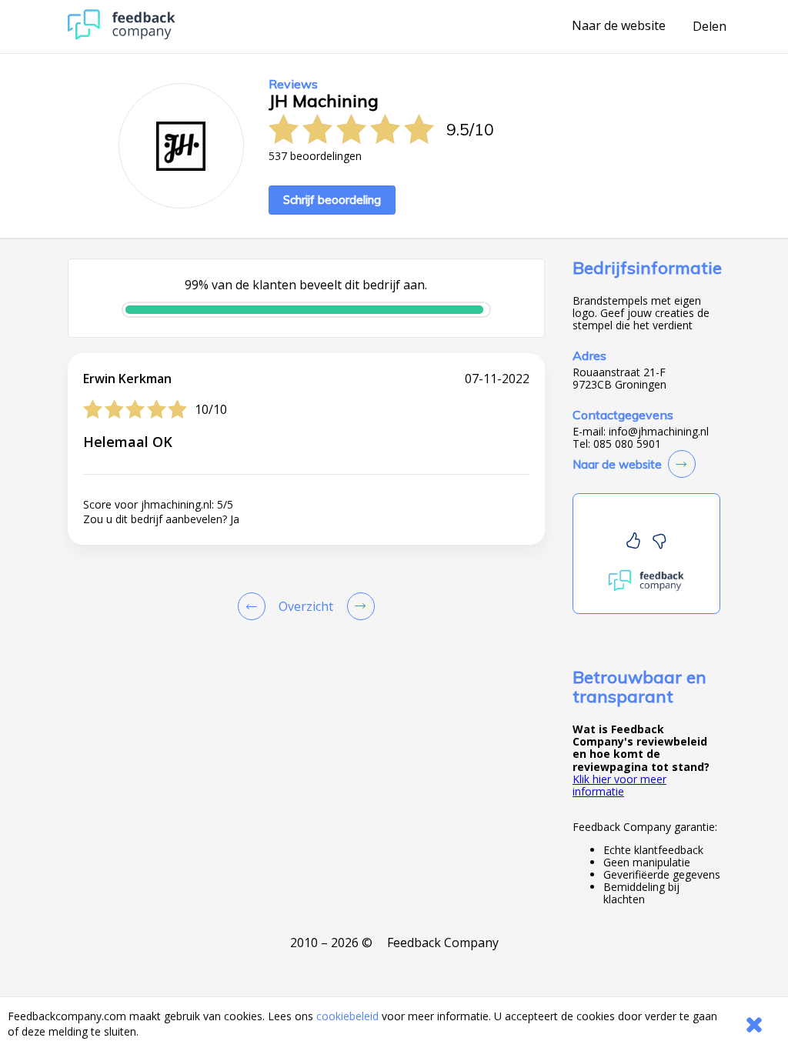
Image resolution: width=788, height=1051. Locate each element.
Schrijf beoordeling (332, 199)
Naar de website (619, 26)
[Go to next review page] (358, 606)
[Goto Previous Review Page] (255, 606)
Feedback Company (443, 942)
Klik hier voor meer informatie (619, 785)
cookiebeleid (347, 1016)
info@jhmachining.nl (659, 431)
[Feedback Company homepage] (121, 35)
